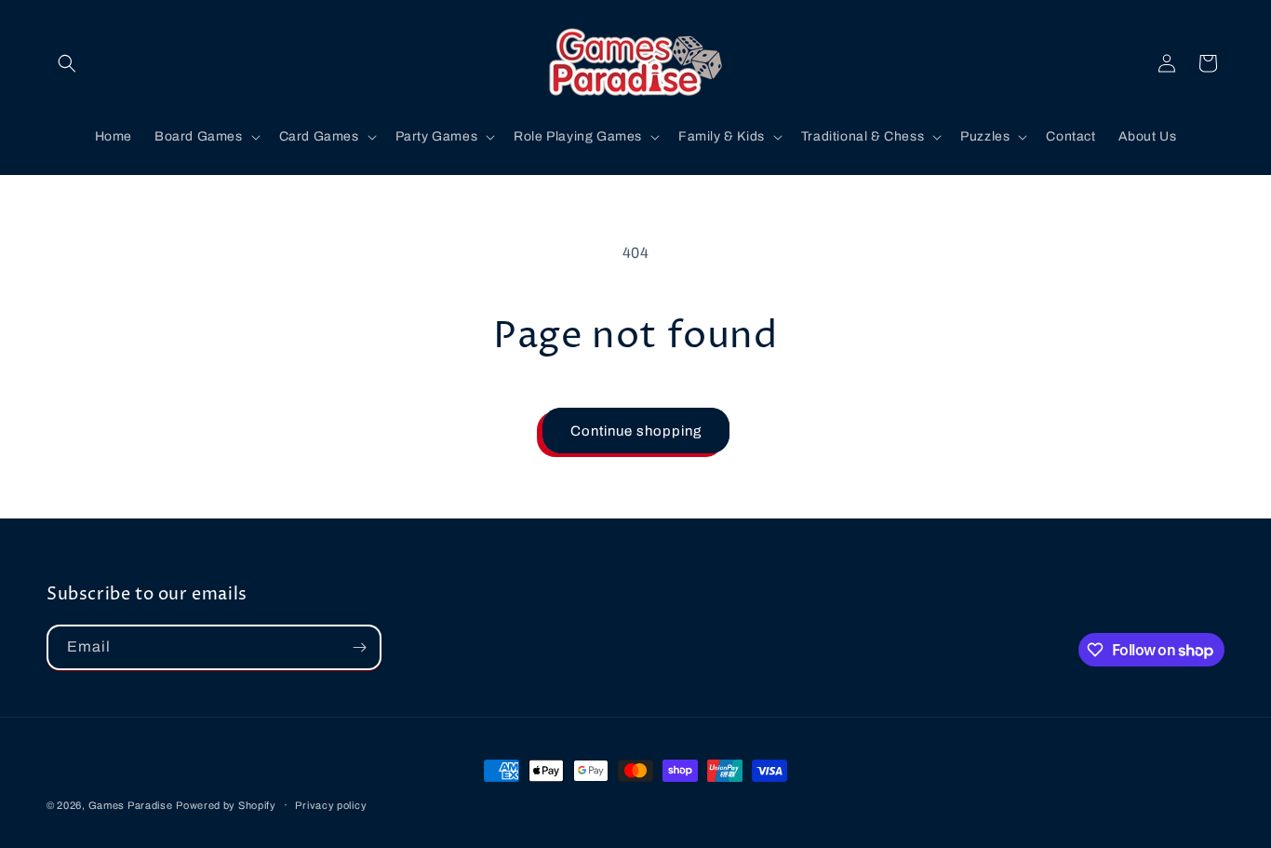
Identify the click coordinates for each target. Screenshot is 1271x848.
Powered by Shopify (226, 805)
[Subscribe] (359, 647)
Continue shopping (636, 431)
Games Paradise (130, 805)
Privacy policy (331, 805)
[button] (67, 63)
